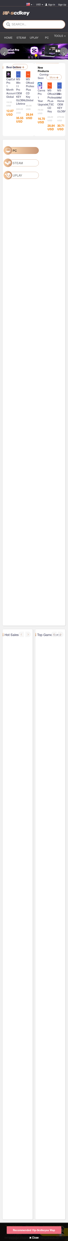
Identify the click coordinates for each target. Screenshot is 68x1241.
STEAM (21, 37)
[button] (4, 51)
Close (35, 1237)
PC (47, 37)
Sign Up (62, 4)
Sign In (51, 4)
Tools (59, 36)
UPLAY (34, 37)
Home (8, 37)
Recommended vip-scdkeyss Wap (34, 1230)
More (19, 67)
